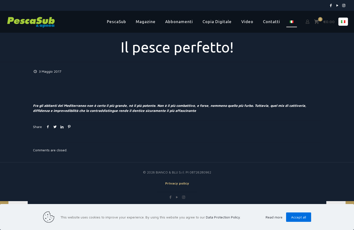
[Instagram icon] (343, 5)
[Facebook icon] (330, 5)
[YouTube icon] (337, 5)
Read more (274, 217)
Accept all (298, 217)
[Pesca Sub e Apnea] (31, 21)
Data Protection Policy (223, 217)
